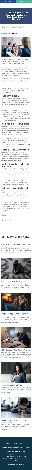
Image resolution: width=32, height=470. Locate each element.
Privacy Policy (23, 443)
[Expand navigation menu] (30, 5)
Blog (16, 26)
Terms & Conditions (7, 447)
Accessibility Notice (18, 447)
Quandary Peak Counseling (7, 26)
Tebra (22, 464)
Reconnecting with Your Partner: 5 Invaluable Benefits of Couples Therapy (15, 26)
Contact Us (27, 447)
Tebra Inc (16, 443)
